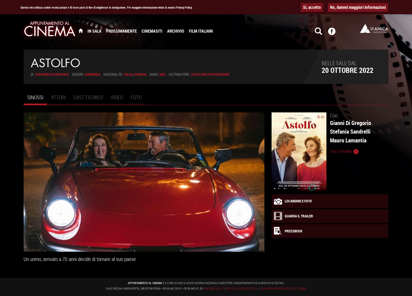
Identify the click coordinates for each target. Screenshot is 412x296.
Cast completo (341, 151)
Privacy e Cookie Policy (242, 288)
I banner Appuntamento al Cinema (283, 288)
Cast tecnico (88, 97)
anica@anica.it (213, 288)
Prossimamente (121, 31)
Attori (58, 97)
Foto (136, 97)
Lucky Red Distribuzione (210, 74)
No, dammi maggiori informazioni (358, 7)
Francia (140, 74)
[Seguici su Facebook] (334, 33)
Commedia (92, 74)
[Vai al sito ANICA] (374, 28)
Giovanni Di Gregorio (52, 74)
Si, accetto (312, 7)
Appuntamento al (50, 29)
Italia (128, 74)
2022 (162, 74)
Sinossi (37, 99)
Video (117, 97)
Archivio (175, 31)
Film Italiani (201, 31)
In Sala (94, 31)
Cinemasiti (152, 31)
